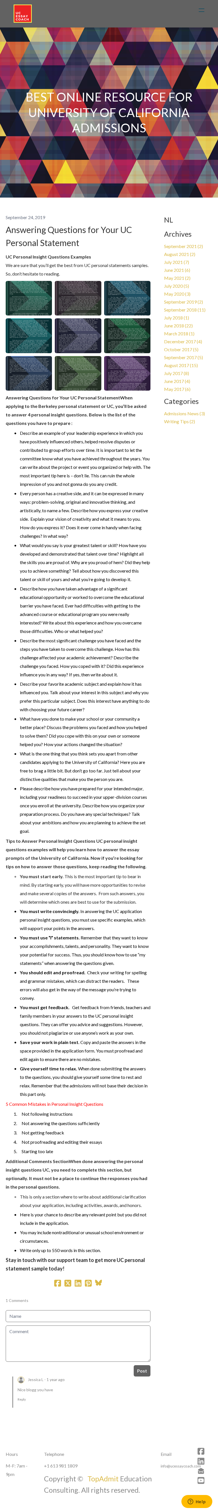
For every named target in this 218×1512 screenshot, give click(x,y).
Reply (22, 1399)
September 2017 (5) (183, 357)
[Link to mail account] (201, 1470)
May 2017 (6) (177, 389)
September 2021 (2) (183, 246)
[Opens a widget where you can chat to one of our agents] (196, 1502)
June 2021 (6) (177, 270)
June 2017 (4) (177, 381)
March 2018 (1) (179, 333)
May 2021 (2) (177, 278)
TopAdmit (103, 1478)
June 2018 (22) (178, 325)
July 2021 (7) (176, 262)
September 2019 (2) (183, 301)
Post (142, 1370)
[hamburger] (201, 10)
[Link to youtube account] (201, 1480)
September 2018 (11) (185, 309)
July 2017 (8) (176, 373)
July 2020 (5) (176, 286)
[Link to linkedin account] (201, 1461)
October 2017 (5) (181, 349)
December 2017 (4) (183, 341)
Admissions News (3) (184, 413)
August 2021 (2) (179, 254)
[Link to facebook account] (201, 1451)
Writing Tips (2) (179, 421)
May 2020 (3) (177, 294)
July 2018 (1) (176, 317)
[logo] (23, 14)
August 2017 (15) (181, 365)
